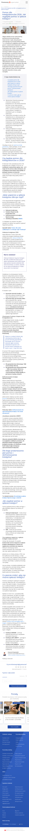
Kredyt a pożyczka (18, 753)
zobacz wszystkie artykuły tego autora (16, 655)
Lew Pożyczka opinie (19, 789)
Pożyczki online (5, 740)
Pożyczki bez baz (18, 759)
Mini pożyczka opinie (19, 793)
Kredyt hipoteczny (19, 740)
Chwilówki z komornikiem (7, 755)
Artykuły (6, 6)
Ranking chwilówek (6, 742)
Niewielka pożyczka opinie (20, 791)
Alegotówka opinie (6, 803)
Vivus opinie (4, 786)
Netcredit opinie (5, 801)
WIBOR (20, 218)
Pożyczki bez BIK (5, 764)
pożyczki (4, 398)
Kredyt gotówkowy (19, 738)
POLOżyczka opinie (18, 801)
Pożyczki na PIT (18, 764)
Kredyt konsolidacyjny (20, 744)
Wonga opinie (5, 789)
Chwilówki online (5, 738)
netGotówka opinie (18, 797)
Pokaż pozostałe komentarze (17, 686)
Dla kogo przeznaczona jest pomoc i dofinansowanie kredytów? (15, 88)
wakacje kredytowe (17, 238)
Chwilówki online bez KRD (7, 753)
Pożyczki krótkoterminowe (20, 757)
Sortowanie (22, 676)
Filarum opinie (5, 793)
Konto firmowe (19, 746)
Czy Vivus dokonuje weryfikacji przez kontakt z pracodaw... (14, 718)
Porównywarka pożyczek (20, 755)
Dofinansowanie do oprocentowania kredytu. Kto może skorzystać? (12, 411)
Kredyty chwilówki (6, 759)
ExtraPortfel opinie (6, 795)
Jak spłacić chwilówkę (6, 768)
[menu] (27, 2)
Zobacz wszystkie (15, 727)
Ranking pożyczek (6, 744)
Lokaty (17, 742)
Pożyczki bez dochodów (19, 761)
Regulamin (17, 810)
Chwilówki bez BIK (6, 757)
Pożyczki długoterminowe (7, 766)
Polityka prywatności (19, 812)
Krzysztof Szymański (8, 21)
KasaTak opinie (18, 799)
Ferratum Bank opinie (6, 799)
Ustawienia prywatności (19, 815)
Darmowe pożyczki (18, 766)
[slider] (21, 23)
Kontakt (4, 817)
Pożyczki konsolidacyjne (7, 761)
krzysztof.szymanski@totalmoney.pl (16, 653)
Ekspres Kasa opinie (19, 786)
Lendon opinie (5, 791)
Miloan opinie (5, 797)
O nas (3, 810)
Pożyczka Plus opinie (19, 795)
